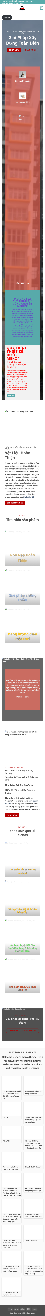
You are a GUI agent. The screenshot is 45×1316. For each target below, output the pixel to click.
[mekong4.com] (21, 8)
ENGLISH (7, 17)
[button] (3, 8)
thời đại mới (28, 497)
